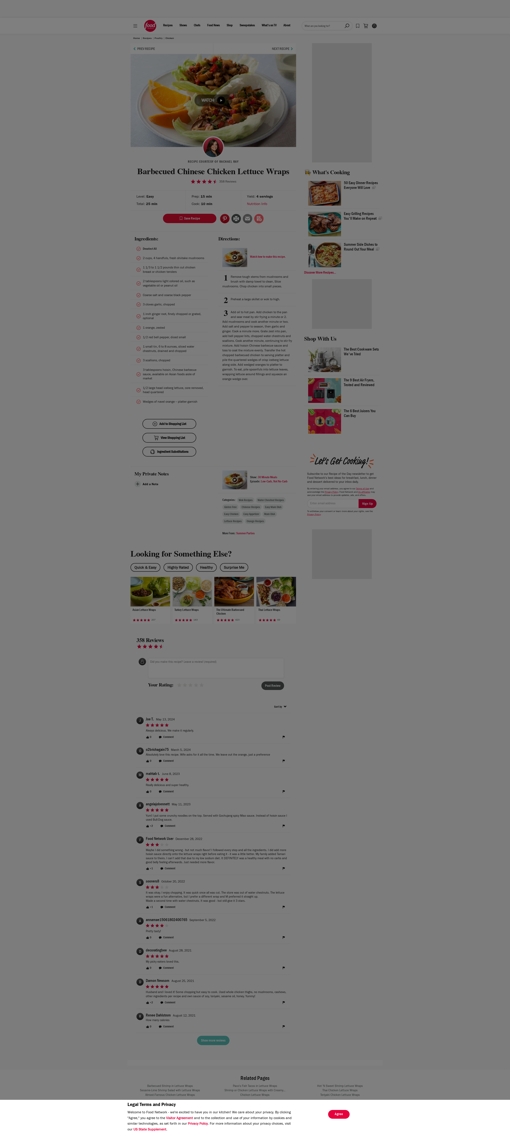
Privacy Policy (198, 1124)
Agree (339, 1114)
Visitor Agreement (179, 1118)
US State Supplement (149, 1130)
